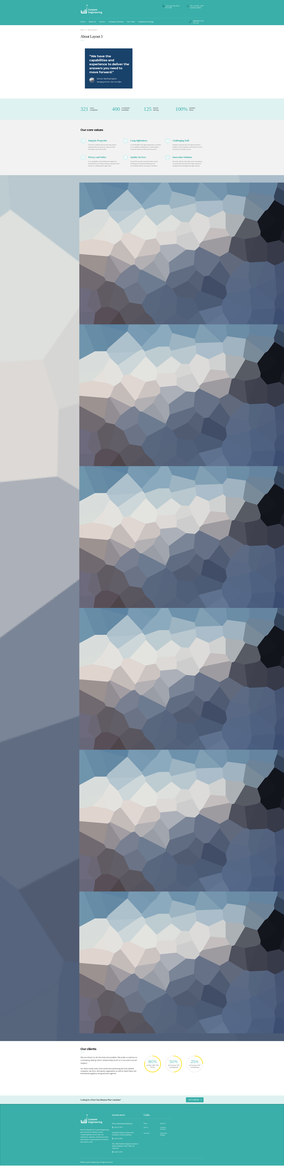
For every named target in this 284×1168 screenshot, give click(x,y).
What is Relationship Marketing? (122, 1123)
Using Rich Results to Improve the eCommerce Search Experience (123, 1134)
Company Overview (115, 21)
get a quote (194, 1100)
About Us (92, 21)
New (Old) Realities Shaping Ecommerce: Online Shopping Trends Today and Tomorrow (125, 1146)
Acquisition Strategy (146, 21)
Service (102, 21)
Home (82, 21)
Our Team (131, 21)
